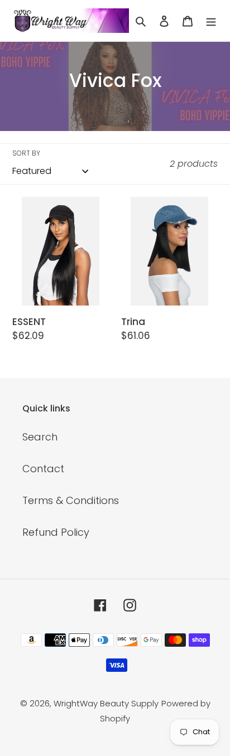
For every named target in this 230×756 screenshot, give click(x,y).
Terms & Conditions (70, 500)
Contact (43, 469)
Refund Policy (55, 532)
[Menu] (211, 20)
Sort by (26, 153)
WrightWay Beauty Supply (106, 703)
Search (40, 437)
